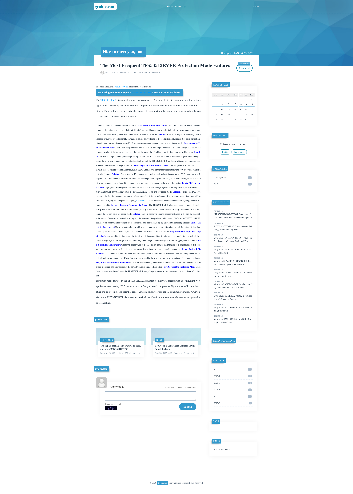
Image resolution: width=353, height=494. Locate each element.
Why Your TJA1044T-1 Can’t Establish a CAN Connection (233, 249)
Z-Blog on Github (222, 449)
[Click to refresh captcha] (111, 408)
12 (222, 109)
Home (170, 6)
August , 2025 (220, 85)
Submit (187, 406)
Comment (244, 66)
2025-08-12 (247, 53)
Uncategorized (232, 177)
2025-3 (232, 403)
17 (252, 109)
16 (246, 109)
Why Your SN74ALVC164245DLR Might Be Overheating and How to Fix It (233, 261)
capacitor (140, 200)
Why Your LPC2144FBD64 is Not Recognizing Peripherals (233, 307)
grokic (107, 73)
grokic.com (105, 6)
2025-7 (232, 376)
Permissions (239, 152)
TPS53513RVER (121, 87)
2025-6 (232, 383)
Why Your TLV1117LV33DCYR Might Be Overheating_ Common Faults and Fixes (233, 238)
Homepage (226, 53)
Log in (225, 152)
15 (241, 109)
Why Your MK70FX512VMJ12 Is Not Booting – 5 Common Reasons (233, 296)
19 (222, 114)
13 (228, 109)
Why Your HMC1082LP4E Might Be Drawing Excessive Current (233, 319)
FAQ (236, 53)
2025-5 (232, 389)
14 (235, 109)
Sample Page (180, 6)
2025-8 (232, 369)
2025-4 (232, 396)
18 (215, 114)
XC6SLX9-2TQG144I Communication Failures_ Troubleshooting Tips (233, 226)
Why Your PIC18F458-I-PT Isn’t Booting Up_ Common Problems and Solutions (233, 284)
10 (252, 104)
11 (215, 109)
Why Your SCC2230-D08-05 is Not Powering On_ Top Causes (233, 273)
